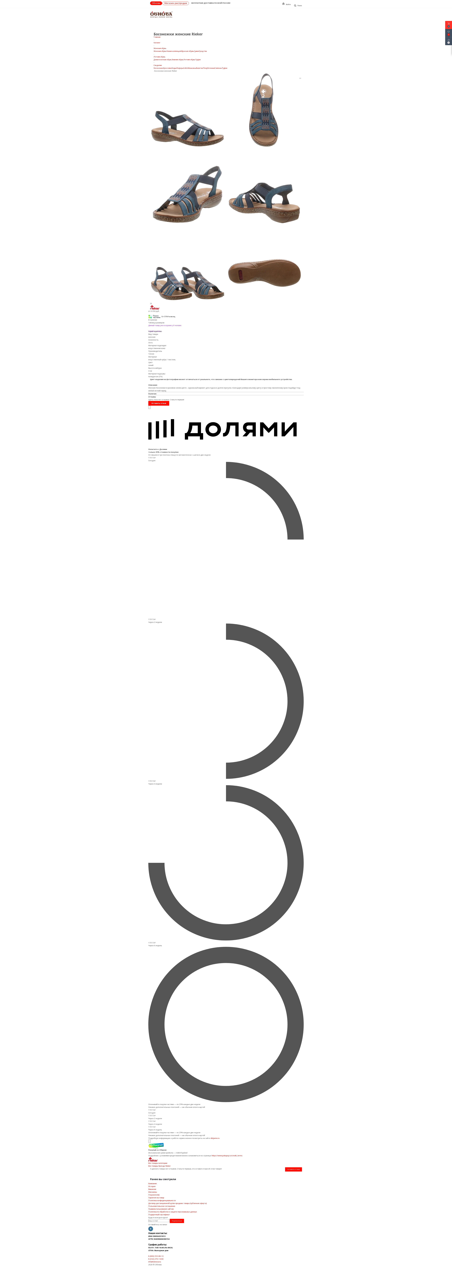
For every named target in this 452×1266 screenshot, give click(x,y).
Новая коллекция (173, 51)
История (151, 1186)
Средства (203, 51)
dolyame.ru (215, 1138)
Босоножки (158, 68)
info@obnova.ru (154, 1261)
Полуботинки (208, 68)
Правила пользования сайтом (161, 1209)
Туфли (198, 59)
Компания (152, 1183)
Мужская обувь (187, 51)
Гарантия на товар (156, 1197)
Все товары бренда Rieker (159, 1166)
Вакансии (152, 1189)
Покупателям (153, 1195)
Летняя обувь (189, 59)
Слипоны (218, 68)
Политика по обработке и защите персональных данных (172, 1211)
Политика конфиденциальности (162, 1200)
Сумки (196, 51)
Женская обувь (160, 51)
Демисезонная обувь (163, 59)
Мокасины (192, 68)
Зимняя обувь (178, 59)
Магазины (152, 1192)
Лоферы (179, 68)
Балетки (199, 68)
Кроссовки (167, 68)
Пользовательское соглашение (161, 1206)
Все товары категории (157, 1163)
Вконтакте (150, 1228)
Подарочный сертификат (159, 1214)
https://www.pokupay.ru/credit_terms (227, 1155)
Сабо (185, 68)
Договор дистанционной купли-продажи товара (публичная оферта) (177, 1203)
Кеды (174, 68)
